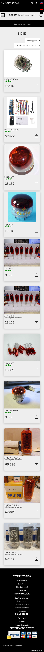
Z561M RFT (9, 224)
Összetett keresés (22, 625)
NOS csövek (22, 24)
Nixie (29, 24)
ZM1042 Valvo (10, 552)
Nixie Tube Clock (12, 130)
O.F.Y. (40, 650)
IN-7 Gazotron (11, 79)
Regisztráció (22, 584)
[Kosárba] (36, 85)
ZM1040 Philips (11, 505)
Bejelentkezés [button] (22, 580)
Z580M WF (9, 363)
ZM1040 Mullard (12, 458)
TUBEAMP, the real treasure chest (22, 15)
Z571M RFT (9, 268)
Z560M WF (9, 177)
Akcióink (22, 621)
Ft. (32, 3)
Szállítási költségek (22, 598)
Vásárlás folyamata (22, 604)
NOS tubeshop (17, 645)
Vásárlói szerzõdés (22, 607)
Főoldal (15, 24)
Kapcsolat (22, 611)
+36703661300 (11, 3)
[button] (39, 15)
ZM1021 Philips (11, 410)
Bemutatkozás (22, 601)
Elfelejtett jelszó (22, 587)
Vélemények (22, 590)
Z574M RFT (9, 316)
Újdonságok (22, 618)
